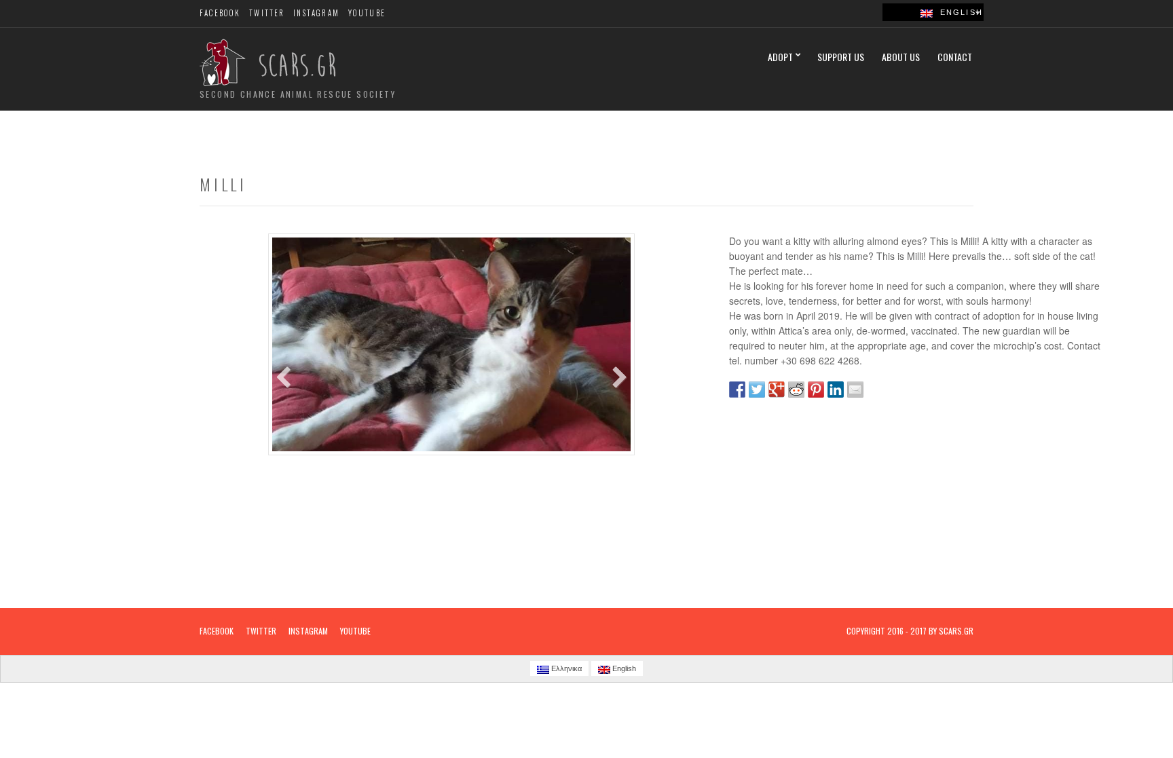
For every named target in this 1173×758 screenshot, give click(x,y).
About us (901, 57)
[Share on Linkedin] (835, 389)
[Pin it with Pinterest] (816, 389)
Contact (954, 57)
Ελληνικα (565, 668)
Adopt (780, 57)
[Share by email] (855, 389)
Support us (840, 57)
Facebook (220, 12)
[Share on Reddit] (796, 389)
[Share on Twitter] (757, 389)
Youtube (367, 12)
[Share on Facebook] (737, 389)
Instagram (316, 12)
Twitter (266, 12)
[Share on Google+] (776, 389)
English (958, 12)
